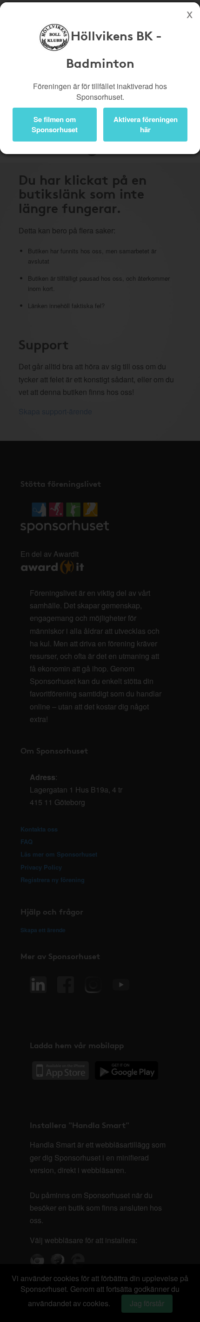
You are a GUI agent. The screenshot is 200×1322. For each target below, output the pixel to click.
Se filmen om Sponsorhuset (55, 124)
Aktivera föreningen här (145, 124)
